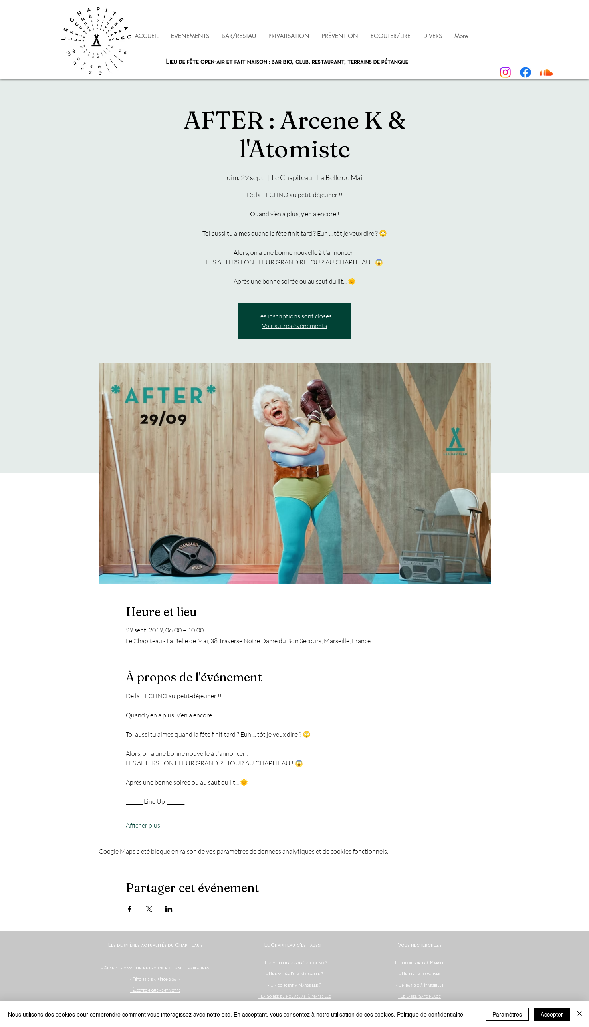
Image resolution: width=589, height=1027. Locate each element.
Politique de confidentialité (430, 1014)
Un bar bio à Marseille (421, 985)
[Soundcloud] (546, 72)
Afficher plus (143, 825)
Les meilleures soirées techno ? (296, 963)
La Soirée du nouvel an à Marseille (296, 997)
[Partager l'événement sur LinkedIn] (169, 909)
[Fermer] (579, 1014)
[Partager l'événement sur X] (149, 909)
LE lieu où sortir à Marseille (421, 963)
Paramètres (507, 1014)
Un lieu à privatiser (421, 974)
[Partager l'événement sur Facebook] (129, 909)
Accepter (552, 1014)
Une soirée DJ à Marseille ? (296, 974)
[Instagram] (505, 72)
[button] (339, 36)
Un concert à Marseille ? (295, 985)
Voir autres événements (294, 326)
